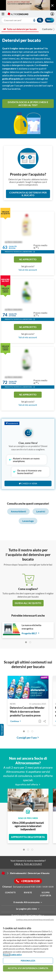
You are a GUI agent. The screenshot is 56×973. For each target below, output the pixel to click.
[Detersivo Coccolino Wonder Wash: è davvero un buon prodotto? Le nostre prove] (28, 688)
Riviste (28, 892)
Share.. (44, 721)
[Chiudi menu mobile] (52, 5)
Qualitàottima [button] (13, 315)
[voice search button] (33, 20)
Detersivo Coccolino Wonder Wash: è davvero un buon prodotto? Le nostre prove (27, 711)
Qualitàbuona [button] (13, 247)
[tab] (26, 642)
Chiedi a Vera (29, 483)
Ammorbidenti (18, 511)
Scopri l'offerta (45, 894)
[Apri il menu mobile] (4, 14)
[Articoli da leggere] (39, 721)
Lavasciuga (28, 521)
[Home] (3, 873)
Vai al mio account (28, 269)
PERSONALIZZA (28, 960)
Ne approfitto (27, 259)
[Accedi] (53, 14)
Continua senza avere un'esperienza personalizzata (35, 919)
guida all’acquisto (28, 603)
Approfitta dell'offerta (28, 837)
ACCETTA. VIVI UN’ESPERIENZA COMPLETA (28, 968)
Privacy (6, 954)
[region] (28, 944)
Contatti (10, 892)
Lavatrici (40, 511)
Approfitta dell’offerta (26, 784)
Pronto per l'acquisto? (28, 174)
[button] (34, 252)
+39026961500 (30, 881)
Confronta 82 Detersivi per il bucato (28, 194)
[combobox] (22, 20)
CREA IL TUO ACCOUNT (28, 864)
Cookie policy (16, 954)
